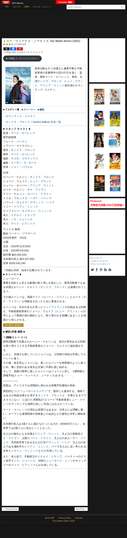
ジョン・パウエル (22, 166)
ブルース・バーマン (15, 141)
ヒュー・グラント (41, 181)
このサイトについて (99, 261)
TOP (7, 7)
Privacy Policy (65, 518)
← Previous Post (10, 509)
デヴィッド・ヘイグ (42, 202)
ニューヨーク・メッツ (59, 460)
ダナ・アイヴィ (36, 189)
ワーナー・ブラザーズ (22, 233)
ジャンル (36, 7)
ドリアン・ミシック (26, 206)
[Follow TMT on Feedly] (110, 272)
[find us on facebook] (97, 272)
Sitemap (78, 518)
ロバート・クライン (39, 193)
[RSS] (101, 272)
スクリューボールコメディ (31, 391)
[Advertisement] (63, 25)
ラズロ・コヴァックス (24, 158)
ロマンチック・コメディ (21, 116)
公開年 (26, 7)
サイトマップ (96, 258)
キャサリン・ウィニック (37, 210)
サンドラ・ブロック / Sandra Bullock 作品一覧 (33, 121)
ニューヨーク (11, 278)
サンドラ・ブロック (49, 81)
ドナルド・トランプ (23, 215)
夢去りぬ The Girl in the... (115, 95)
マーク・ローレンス (57, 76)
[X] (6, 48)
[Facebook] (13, 48)
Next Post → (81, 509)
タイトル (16, 7)
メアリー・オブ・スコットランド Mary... (99, 185)
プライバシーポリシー (100, 264)
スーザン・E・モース (24, 162)
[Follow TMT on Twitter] (92, 272)
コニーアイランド (54, 307)
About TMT (50, 518)
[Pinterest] (20, 48)
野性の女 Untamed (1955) (99, 95)
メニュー (45, 7)
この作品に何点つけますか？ (15, 52)
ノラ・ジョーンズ (21, 219)
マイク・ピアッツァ (23, 223)
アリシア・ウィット (52, 85)
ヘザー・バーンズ (41, 198)
